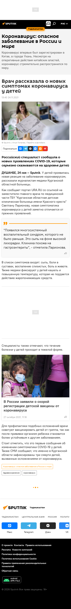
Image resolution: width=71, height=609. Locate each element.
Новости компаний (22, 549)
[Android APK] (11, 580)
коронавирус (29, 473)
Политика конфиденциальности (19, 554)
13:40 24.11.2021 (10, 97)
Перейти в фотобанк (36, 142)
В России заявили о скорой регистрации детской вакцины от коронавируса (31, 405)
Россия (52, 516)
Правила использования (38, 545)
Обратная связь (10, 570)
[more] (65, 253)
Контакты (19, 545)
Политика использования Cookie (19, 558)
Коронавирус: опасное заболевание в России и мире (27, 466)
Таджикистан (10, 516)
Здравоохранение (11, 473)
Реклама (6, 549)
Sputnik (7, 142)
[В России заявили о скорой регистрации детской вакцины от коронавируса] (35, 376)
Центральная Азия (33, 516)
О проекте (7, 545)
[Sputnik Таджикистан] (10, 24)
